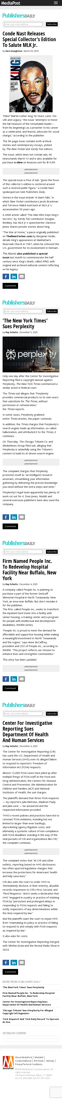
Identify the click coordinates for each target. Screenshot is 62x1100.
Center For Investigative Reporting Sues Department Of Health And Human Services (27, 1003)
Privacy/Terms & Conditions (28, 1064)
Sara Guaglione (14, 51)
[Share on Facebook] (6, 276)
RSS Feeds (39, 1060)
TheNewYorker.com (19, 236)
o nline (18, 162)
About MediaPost (23, 1057)
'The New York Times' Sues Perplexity (23, 987)
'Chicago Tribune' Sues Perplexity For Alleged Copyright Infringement (28, 1012)
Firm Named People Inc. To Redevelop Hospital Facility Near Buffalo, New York (29, 994)
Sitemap (50, 1060)
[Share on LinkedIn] (14, 276)
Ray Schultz (12, 332)
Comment (10, 285)
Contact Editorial (23, 1060)
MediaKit (39, 1057)
